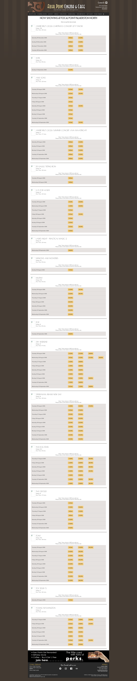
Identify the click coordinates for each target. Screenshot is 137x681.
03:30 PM (81, 353)
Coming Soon (42, 14)
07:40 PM (91, 406)
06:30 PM (71, 69)
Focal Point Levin (34, 670)
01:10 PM (70, 201)
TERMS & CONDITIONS (88, 674)
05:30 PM (81, 414)
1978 (38, 58)
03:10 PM (70, 414)
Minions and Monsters (47, 258)
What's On (32, 14)
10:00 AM (70, 37)
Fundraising (71, 14)
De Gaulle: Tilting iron (46, 166)
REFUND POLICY (104, 674)
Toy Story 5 (41, 588)
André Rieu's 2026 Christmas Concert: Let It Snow (59, 26)
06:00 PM (91, 353)
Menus (56, 14)
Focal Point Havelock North (35, 668)
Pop (37, 322)
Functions (63, 14)
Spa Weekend (41, 342)
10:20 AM (70, 89)
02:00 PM (81, 406)
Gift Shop (89, 14)
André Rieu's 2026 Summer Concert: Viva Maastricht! (61, 130)
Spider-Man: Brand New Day (48, 394)
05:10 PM (81, 89)
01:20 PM (70, 353)
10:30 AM (70, 218)
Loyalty (50, 14)
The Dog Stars (42, 447)
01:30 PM (81, 37)
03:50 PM (71, 289)
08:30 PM (70, 297)
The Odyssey (41, 491)
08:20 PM (91, 547)
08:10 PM (81, 289)
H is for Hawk (43, 190)
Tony (38, 536)
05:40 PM (81, 507)
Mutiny (39, 278)
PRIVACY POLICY (97, 674)
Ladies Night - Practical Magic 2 (51, 239)
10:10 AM (70, 97)
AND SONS (41, 78)
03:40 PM (81, 547)
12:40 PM (70, 458)
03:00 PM (81, 458)
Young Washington (45, 608)
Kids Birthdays (81, 14)
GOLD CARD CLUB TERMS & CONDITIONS (99, 675)
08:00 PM (71, 250)
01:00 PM (81, 619)
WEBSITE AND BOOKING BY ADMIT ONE (37, 676)
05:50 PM (81, 201)
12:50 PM (70, 206)
